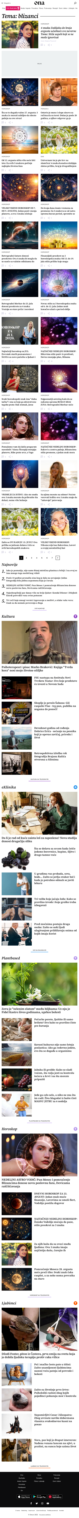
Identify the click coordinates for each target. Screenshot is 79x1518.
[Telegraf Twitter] (37, 1503)
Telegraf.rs (7, 3)
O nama (17, 1510)
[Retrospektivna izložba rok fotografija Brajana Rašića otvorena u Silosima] (17, 763)
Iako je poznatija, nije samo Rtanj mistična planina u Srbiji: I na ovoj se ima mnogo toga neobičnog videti (39, 571)
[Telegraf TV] (48, 1503)
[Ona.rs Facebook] (31, 1503)
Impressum (31, 1510)
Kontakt (61, 1510)
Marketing (24, 1510)
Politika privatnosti (52, 1510)
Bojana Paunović (50, 41)
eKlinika (9, 787)
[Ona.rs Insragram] (42, 1503)
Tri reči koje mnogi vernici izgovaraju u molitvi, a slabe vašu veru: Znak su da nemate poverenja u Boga (37, 601)
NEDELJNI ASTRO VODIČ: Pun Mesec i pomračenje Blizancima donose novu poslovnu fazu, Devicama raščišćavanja (39, 586)
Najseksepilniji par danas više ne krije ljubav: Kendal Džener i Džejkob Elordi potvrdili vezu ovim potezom (39, 594)
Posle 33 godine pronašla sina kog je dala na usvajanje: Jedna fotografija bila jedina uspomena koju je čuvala (34, 579)
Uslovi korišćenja (41, 1510)
